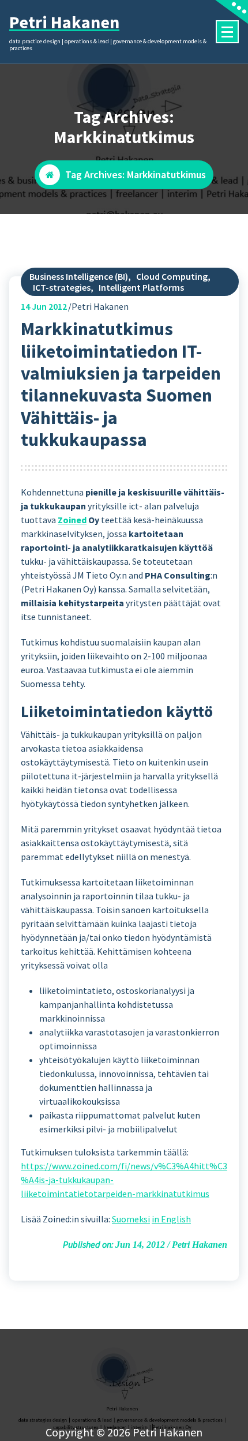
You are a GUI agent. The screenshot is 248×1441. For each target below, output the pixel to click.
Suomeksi (131, 1219)
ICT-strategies (62, 287)
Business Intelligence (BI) (78, 276)
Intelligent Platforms (141, 287)
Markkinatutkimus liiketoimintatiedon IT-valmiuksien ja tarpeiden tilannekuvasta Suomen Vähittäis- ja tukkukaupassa (121, 384)
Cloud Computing (172, 276)
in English (171, 1219)
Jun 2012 (44, 306)
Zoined (72, 520)
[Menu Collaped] (227, 31)
